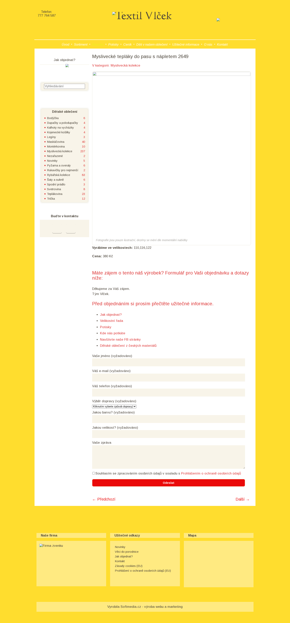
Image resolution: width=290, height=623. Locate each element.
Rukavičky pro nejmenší (62, 170)
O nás (208, 44)
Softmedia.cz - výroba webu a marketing (152, 607)
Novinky (98, 44)
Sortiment (80, 44)
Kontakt (222, 44)
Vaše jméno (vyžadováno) (112, 356)
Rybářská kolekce (58, 175)
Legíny (51, 137)
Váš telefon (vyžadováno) (112, 386)
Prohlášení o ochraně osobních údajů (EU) (143, 570)
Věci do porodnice (126, 551)
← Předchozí (103, 499)
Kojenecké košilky (58, 132)
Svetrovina (54, 189)
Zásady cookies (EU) (128, 566)
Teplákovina (54, 193)
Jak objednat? (111, 315)
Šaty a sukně (55, 179)
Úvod (65, 44)
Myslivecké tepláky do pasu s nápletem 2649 (140, 56)
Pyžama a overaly (59, 165)
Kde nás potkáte (112, 333)
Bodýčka (53, 118)
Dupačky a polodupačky (62, 122)
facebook (57, 228)
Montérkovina (56, 146)
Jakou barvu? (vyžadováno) (113, 412)
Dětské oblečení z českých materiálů (128, 346)
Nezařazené (55, 156)
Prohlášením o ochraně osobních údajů (211, 473)
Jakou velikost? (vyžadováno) (115, 427)
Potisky (113, 44)
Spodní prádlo (56, 184)
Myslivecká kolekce (125, 65)
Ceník (127, 44)
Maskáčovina (55, 141)
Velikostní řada (111, 321)
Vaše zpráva (101, 442)
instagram (71, 228)
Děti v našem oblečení (151, 44)
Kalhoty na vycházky (60, 127)
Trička (51, 198)
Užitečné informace (185, 44)
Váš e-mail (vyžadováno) (111, 371)
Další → (243, 499)
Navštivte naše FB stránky (120, 339)
